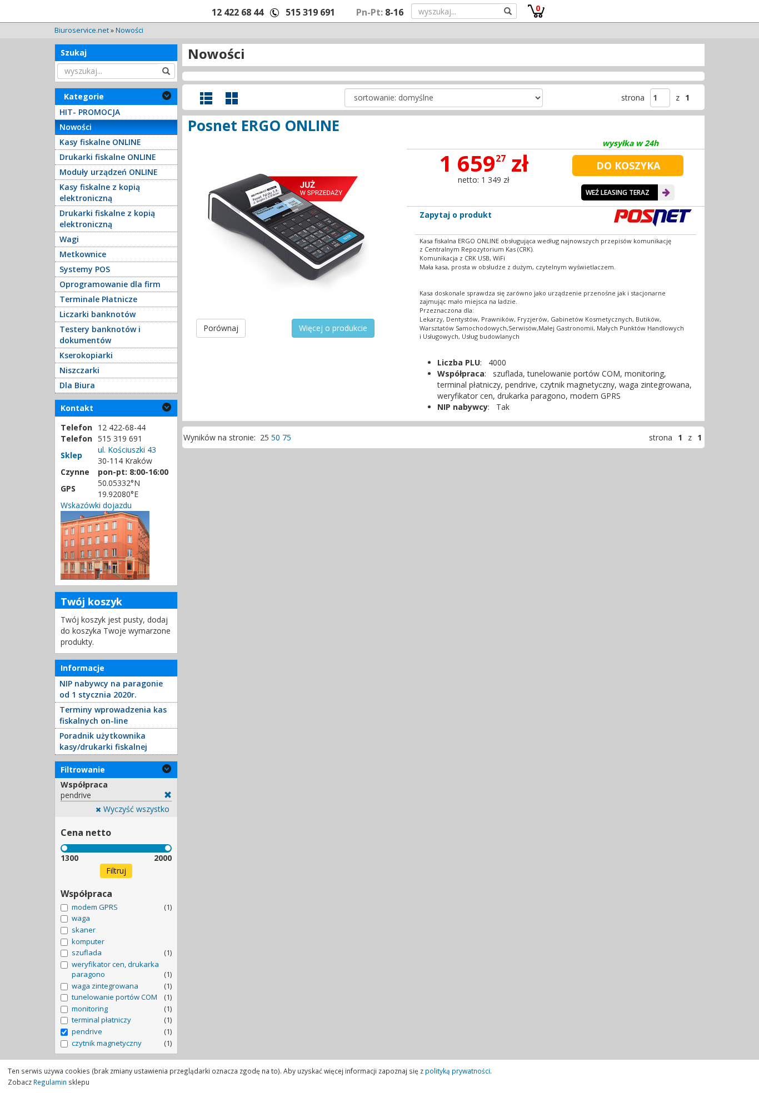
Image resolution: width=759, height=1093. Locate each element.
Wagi (69, 239)
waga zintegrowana (105, 986)
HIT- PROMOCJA (89, 112)
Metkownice (82, 254)
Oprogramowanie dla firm (110, 284)
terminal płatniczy (101, 1020)
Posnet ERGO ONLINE (263, 126)
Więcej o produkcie (333, 328)
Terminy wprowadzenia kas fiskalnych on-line (113, 715)
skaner (84, 930)
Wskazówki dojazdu (96, 505)
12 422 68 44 (237, 12)
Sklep (71, 455)
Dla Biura (77, 385)
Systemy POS (84, 269)
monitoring (90, 1009)
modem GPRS (95, 907)
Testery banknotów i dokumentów (100, 334)
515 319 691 (310, 12)
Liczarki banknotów (97, 314)
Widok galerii (232, 98)
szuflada (87, 952)
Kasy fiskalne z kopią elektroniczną (99, 192)
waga (81, 918)
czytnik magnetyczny (107, 1043)
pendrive (87, 1031)
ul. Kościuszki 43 (127, 449)
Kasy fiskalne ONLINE (100, 142)
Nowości (129, 30)
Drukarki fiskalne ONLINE (107, 157)
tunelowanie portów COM (114, 997)
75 (286, 437)
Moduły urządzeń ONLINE (108, 172)
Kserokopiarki (86, 355)
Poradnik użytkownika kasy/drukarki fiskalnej (103, 741)
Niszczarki (79, 370)
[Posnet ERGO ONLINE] (286, 228)
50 (275, 437)
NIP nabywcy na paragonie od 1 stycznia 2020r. (111, 689)
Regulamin (50, 1081)
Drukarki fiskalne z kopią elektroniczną (107, 218)
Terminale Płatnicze (98, 299)
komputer (88, 941)
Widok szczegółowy (206, 98)
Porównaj (220, 328)
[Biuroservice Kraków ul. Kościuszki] (105, 544)
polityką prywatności (457, 1070)
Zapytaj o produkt (456, 214)
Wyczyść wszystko (135, 809)
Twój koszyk (91, 601)
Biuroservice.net (81, 30)
